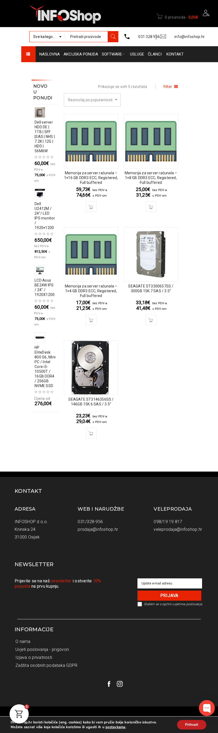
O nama (23, 641)
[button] (91, 206)
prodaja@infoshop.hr (98, 529)
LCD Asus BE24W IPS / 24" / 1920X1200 (44, 287)
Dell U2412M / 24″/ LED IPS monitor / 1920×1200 (45, 216)
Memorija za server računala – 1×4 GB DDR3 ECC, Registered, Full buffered (91, 291)
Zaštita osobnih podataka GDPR (46, 665)
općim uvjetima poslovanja (182, 604)
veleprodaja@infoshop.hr (178, 529)
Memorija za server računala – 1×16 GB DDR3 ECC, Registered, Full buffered (91, 178)
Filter (168, 86)
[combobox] (47, 36)
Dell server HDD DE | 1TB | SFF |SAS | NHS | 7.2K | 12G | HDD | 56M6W (45, 136)
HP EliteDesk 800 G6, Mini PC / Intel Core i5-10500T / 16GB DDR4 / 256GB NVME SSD (45, 366)
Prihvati (191, 724)
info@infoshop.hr (189, 37)
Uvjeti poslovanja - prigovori (42, 649)
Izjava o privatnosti (33, 657)
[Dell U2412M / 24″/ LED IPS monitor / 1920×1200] (44, 194)
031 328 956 (149, 37)
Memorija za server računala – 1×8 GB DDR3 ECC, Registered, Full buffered (151, 178)
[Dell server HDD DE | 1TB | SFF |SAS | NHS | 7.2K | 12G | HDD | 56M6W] (44, 112)
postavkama (115, 727)
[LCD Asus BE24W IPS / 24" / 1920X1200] (44, 270)
